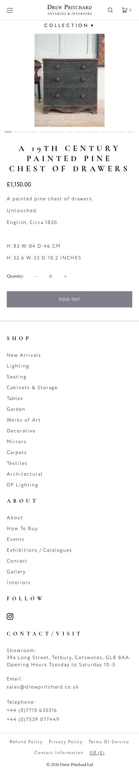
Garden (16, 409)
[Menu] (15, 10)
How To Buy (22, 528)
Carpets (17, 452)
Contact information (59, 752)
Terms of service (109, 742)
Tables (15, 398)
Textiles (17, 463)
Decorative (21, 431)
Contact (17, 561)
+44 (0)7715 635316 (32, 710)
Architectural (25, 474)
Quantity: (15, 276)
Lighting (18, 366)
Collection (69, 25)
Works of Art (24, 420)
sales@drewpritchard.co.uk (43, 687)
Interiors (19, 582)
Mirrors (17, 442)
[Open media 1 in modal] (69, 80)
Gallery (16, 572)
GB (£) (97, 752)
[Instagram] (14, 616)
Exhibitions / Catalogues (39, 550)
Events (16, 539)
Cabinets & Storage (32, 387)
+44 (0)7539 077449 (33, 719)
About (15, 518)
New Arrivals (24, 355)
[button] (110, 10)
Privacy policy (66, 742)
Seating (17, 377)
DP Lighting (22, 485)
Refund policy (26, 742)
